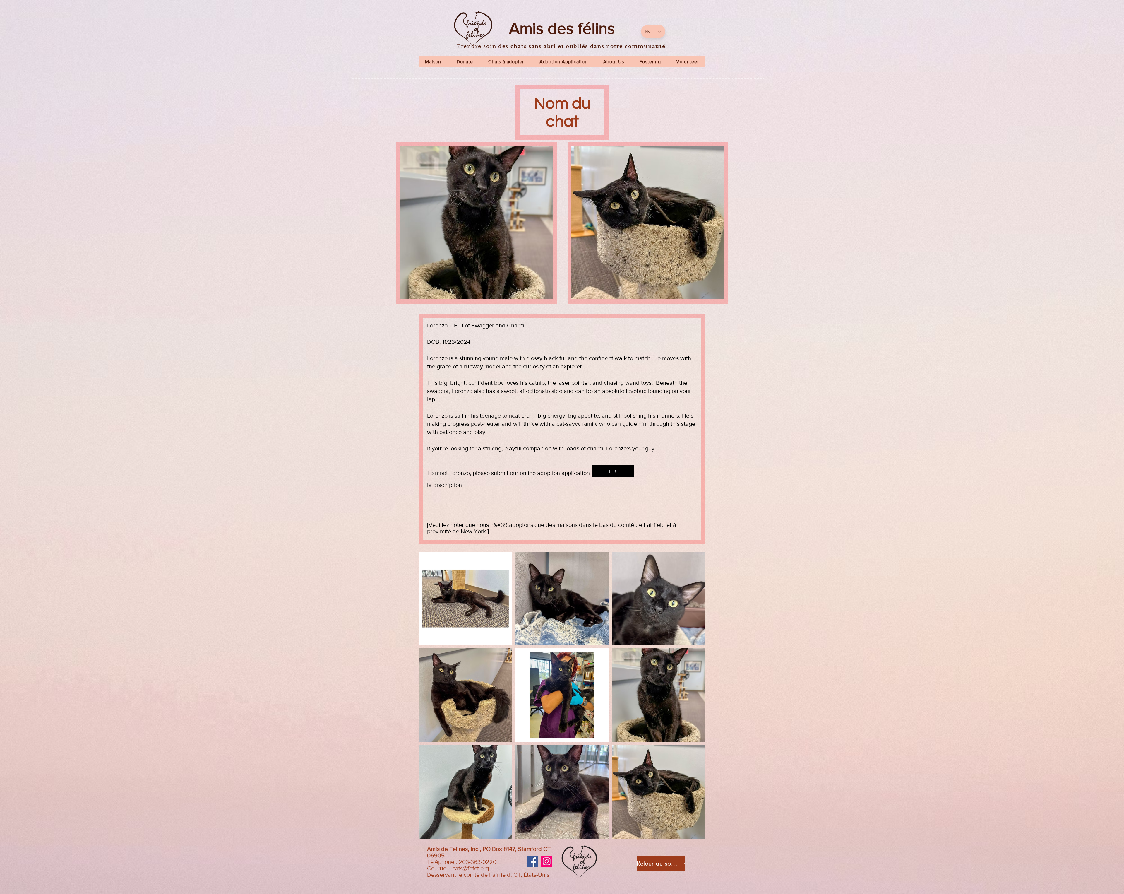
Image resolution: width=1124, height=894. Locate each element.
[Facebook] (532, 861)
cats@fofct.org (470, 868)
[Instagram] (546, 861)
